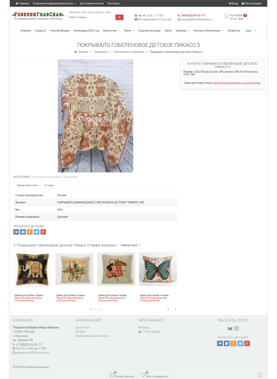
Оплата (80, 331)
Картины (181, 30)
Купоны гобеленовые (207, 30)
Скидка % (41, 30)
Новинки (26, 30)
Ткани (127, 30)
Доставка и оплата (92, 3)
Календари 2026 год (86, 30)
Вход (234, 3)
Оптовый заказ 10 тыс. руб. (155, 19)
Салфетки (233, 30)
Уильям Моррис (60, 30)
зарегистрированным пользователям (236, 82)
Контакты (114, 3)
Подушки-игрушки (149, 30)
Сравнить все (129, 245)
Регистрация (253, 3)
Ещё (248, 30)
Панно (168, 30)
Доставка (82, 327)
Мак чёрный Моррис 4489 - (96, 12)
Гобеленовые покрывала (128, 51)
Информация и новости (92, 336)
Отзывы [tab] (49, 185)
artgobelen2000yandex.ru (197, 19)
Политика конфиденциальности (53, 3)
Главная (24, 3)
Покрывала (101, 51)
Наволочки (109, 30)
